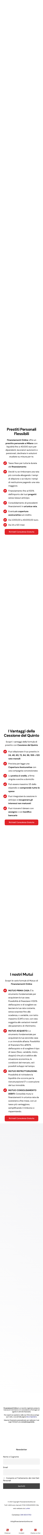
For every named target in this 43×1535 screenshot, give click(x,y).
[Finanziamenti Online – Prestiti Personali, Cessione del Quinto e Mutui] (21, 1398)
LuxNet (27, 1508)
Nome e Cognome (11, 1457)
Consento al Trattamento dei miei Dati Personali (21, 1479)
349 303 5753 (25, 1515)
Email (5, 1467)
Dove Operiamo (31, 1417)
